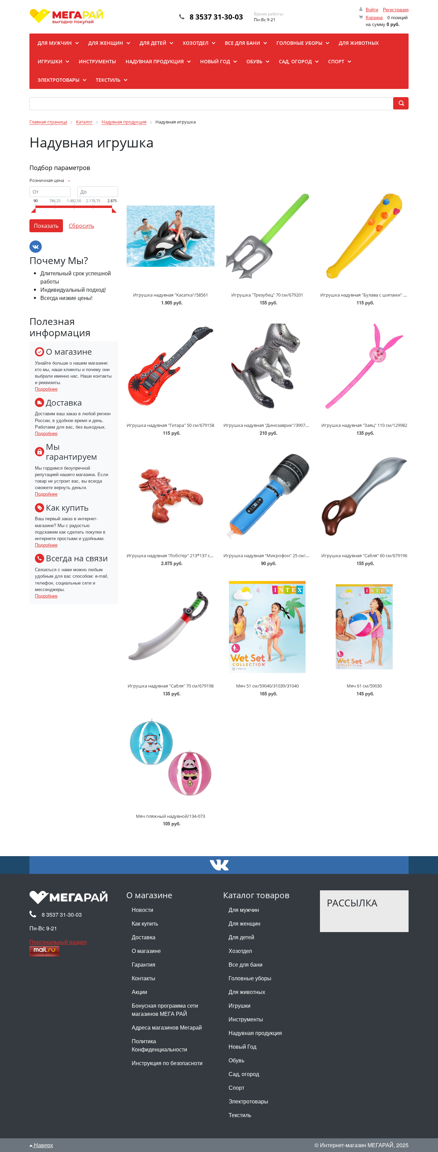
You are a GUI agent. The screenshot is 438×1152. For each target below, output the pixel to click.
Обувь (236, 1060)
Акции (139, 992)
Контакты (143, 978)
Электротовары (248, 1101)
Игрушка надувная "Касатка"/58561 (170, 295)
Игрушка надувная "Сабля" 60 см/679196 (364, 555)
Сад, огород (244, 1074)
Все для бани (245, 964)
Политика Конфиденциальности (159, 1045)
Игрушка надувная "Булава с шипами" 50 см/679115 (375, 295)
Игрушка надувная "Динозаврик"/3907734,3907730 (276, 425)
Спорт (236, 1087)
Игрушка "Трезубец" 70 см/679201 (267, 295)
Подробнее (46, 388)
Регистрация (396, 9)
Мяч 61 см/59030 (364, 686)
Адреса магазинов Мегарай (167, 1027)
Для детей (241, 937)
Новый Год (242, 1046)
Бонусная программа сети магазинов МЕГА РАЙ (165, 1010)
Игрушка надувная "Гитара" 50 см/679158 (170, 425)
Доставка (143, 937)
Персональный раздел (58, 942)
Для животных (247, 992)
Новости (142, 910)
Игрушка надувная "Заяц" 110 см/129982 (364, 425)
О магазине (146, 951)
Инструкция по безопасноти (167, 1063)
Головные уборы (250, 978)
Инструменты (246, 1019)
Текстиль (240, 1115)
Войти (372, 9)
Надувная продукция (255, 1033)
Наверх (43, 1145)
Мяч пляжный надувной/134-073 (170, 816)
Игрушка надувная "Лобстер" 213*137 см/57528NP (180, 555)
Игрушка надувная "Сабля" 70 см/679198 (171, 686)
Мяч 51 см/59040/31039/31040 (267, 686)
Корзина (374, 17)
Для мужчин (244, 910)
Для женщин (244, 923)
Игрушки (239, 1005)
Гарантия (143, 964)
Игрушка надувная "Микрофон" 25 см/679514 (271, 555)
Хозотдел (240, 951)
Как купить (145, 923)
